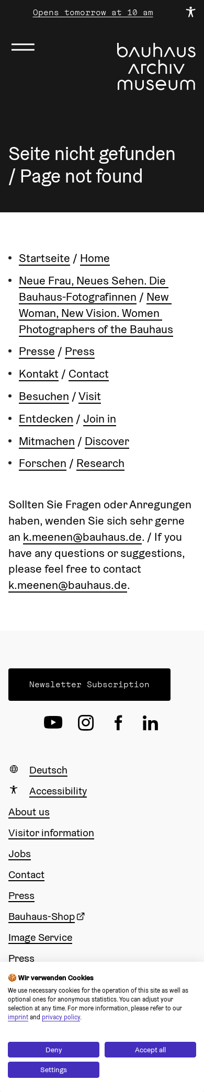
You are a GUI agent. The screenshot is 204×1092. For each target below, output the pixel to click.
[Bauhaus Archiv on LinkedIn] (150, 722)
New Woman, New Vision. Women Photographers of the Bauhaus (96, 312)
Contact (89, 373)
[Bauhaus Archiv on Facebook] (118, 722)
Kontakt (39, 373)
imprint (18, 1017)
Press (80, 351)
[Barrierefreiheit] (190, 12)
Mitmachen (47, 441)
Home (95, 258)
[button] (89, 684)
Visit (89, 396)
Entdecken (46, 418)
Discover (107, 441)
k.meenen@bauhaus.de (82, 536)
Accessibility (58, 791)
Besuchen (44, 396)
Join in (99, 418)
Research (100, 463)
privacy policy (61, 1017)
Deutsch (48, 770)
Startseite (44, 258)
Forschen (42, 463)
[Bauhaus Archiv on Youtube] (53, 722)
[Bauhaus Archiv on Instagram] (85, 722)
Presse (37, 351)
